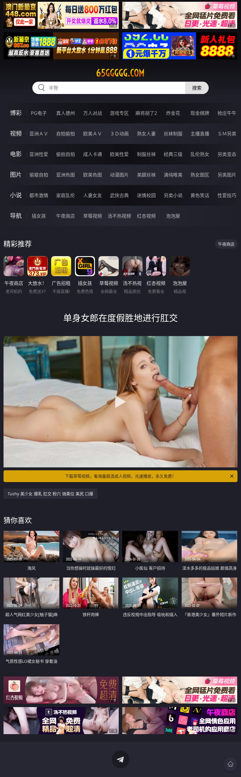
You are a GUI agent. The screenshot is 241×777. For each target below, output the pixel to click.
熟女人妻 (146, 133)
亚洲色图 (65, 175)
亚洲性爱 (38, 154)
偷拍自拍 (65, 154)
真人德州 (65, 113)
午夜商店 (65, 216)
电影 (16, 154)
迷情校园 (146, 195)
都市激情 (38, 195)
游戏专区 (119, 113)
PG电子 (39, 113)
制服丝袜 (146, 154)
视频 (16, 133)
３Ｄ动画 (119, 133)
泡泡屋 (173, 216)
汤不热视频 (119, 216)
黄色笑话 (199, 195)
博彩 (16, 113)
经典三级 (173, 154)
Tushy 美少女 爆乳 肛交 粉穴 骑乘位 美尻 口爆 (50, 493)
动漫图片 (119, 175)
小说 (16, 195)
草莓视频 (92, 216)
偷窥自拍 (38, 175)
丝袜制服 (173, 133)
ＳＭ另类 (226, 133)
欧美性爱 (119, 154)
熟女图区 (199, 175)
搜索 (197, 88)
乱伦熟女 (199, 154)
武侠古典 (119, 195)
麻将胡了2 (146, 113)
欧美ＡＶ (92, 133)
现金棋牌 (199, 113)
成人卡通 (92, 154)
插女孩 (39, 216)
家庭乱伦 (65, 195)
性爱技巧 (226, 195)
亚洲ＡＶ (38, 133)
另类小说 (173, 195)
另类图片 (226, 175)
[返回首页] (230, 764)
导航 (16, 216)
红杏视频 (146, 216)
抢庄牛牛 (226, 113)
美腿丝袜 (146, 175)
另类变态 (226, 154)
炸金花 (173, 113)
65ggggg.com (120, 73)
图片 (16, 175)
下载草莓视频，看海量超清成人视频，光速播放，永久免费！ (120, 476)
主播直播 (199, 133)
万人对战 (92, 113)
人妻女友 (92, 195)
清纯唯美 (173, 175)
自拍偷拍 (65, 133)
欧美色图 (92, 175)
